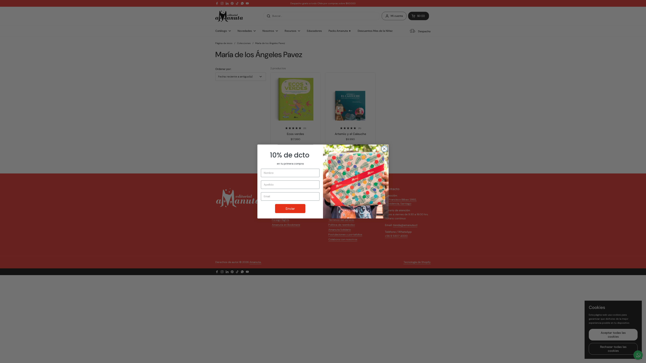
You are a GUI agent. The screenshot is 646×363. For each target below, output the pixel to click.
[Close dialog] (384, 149)
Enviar (290, 208)
